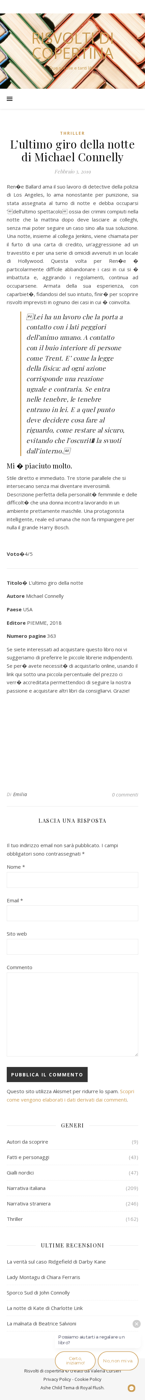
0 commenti (125, 794)
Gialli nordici (20, 1172)
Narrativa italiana (26, 1188)
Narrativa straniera (29, 1203)
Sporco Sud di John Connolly (38, 1292)
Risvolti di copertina (72, 45)
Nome (16, 866)
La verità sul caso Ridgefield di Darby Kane (56, 1261)
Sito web (17, 933)
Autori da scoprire (27, 1141)
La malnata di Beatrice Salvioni (41, 1323)
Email (15, 900)
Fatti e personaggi (28, 1157)
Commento (19, 967)
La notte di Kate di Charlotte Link (45, 1308)
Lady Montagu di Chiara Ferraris (43, 1277)
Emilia (20, 794)
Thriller (72, 133)
